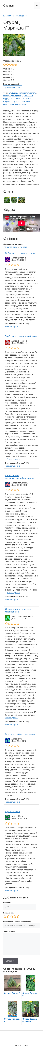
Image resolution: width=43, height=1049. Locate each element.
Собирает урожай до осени (20, 253)
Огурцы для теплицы (13, 96)
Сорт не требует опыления (20, 734)
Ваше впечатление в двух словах (17, 921)
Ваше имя (7, 903)
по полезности (10, 247)
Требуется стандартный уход (21, 336)
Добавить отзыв (12, 87)
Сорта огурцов (20, 16)
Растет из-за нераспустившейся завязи (19, 476)
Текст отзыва (9, 931)
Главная (7, 16)
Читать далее (13, 459)
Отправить (10, 961)
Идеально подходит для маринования (18, 610)
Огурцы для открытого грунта (22, 93)
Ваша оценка (8, 913)
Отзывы (8, 5)
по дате (23, 247)
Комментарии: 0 (12, 326)
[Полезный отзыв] (27, 323)
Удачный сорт (12, 811)
